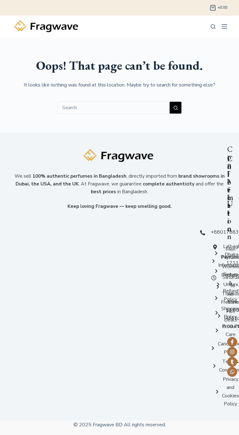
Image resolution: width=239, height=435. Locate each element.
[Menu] (224, 26)
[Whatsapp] (232, 372)
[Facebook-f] (232, 342)
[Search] (213, 26)
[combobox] (114, 107)
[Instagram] (232, 352)
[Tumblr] (232, 362)
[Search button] (175, 108)
